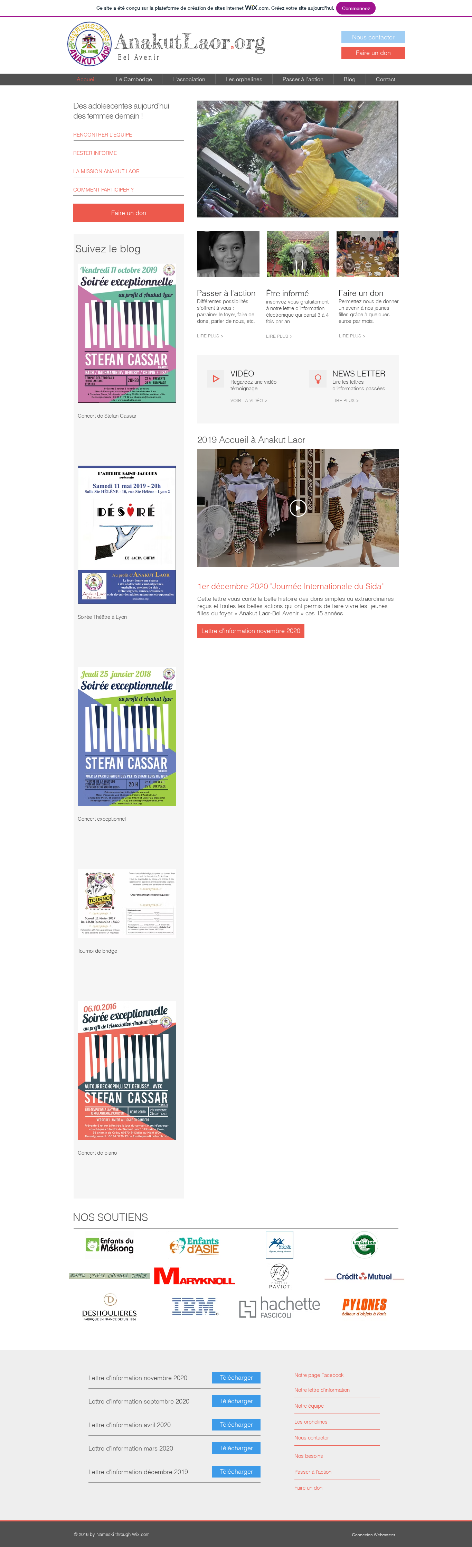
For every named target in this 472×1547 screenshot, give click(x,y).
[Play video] (298, 508)
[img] (109, 1245)
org (190, 41)
